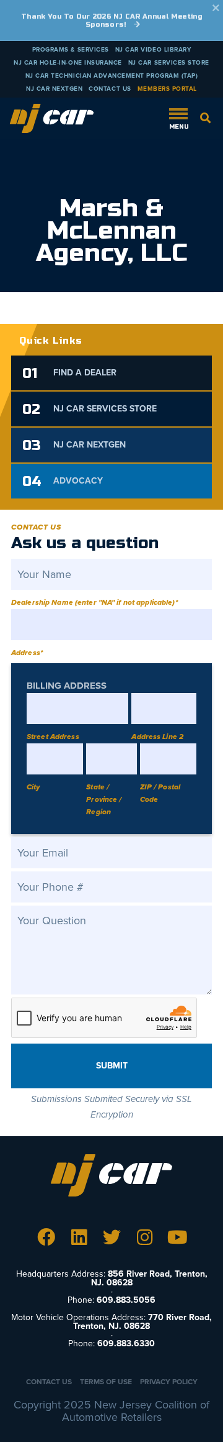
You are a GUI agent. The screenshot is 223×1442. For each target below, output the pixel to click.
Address (27, 652)
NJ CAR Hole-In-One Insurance (68, 63)
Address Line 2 (157, 736)
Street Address (53, 736)
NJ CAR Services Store (168, 63)
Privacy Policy (169, 1381)
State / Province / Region (103, 799)
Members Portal (167, 89)
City (33, 787)
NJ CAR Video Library (153, 49)
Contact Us (110, 89)
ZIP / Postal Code (160, 793)
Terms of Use (106, 1381)
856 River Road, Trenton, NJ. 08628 (149, 1278)
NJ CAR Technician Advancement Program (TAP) (111, 76)
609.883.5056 (126, 1300)
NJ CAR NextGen (54, 89)
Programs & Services (70, 49)
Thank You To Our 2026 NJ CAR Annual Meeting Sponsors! (111, 20)
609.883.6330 (126, 1343)
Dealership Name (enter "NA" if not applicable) (94, 602)
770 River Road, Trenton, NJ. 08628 (142, 1321)
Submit (112, 1065)
